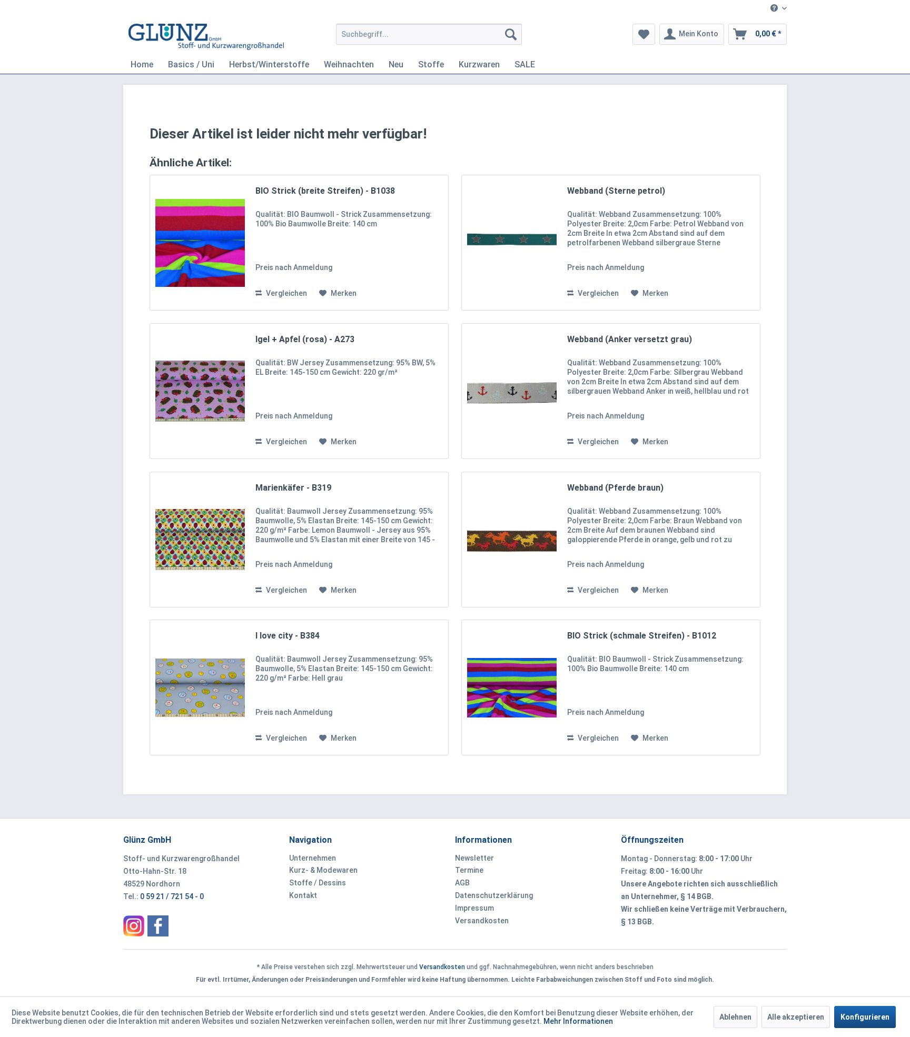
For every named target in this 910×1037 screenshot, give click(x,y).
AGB (462, 883)
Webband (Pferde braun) (615, 488)
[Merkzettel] (643, 34)
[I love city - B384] (200, 687)
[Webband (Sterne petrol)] (512, 243)
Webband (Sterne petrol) (616, 191)
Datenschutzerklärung (494, 895)
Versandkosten (482, 920)
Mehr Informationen (578, 1021)
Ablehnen (735, 1017)
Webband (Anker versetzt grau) (629, 339)
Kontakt (303, 895)
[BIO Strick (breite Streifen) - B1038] (200, 243)
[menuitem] (775, 8)
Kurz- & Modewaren (323, 870)
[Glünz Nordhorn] (133, 925)
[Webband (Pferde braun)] (512, 539)
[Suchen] (511, 34)
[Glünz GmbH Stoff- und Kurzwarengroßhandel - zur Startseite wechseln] (206, 37)
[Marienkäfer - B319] (200, 539)
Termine (469, 870)
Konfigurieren (864, 1017)
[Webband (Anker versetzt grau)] (512, 391)
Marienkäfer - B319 (293, 488)
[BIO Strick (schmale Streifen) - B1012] (512, 687)
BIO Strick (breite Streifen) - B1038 (325, 191)
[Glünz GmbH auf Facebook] (158, 925)
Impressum (474, 908)
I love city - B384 (287, 636)
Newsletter (474, 858)
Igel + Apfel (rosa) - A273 (304, 339)
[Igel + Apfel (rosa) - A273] (200, 391)
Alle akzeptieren (795, 1017)
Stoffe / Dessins (317, 883)
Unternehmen (312, 858)
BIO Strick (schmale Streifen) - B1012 (641, 636)
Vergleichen (285, 293)
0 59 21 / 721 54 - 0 (172, 896)
